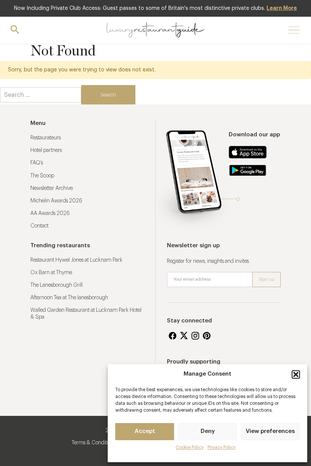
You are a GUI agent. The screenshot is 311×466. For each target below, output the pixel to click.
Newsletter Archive (51, 188)
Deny (208, 431)
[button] (296, 374)
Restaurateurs (45, 138)
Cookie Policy (190, 447)
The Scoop (42, 176)
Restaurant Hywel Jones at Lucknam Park (76, 260)
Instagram (195, 336)
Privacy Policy (221, 447)
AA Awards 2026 (50, 213)
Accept (145, 431)
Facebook (172, 336)
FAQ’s (36, 163)
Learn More (282, 8)
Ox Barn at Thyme (51, 272)
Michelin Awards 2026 (56, 201)
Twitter (184, 336)
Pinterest (206, 336)
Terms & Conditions (94, 442)
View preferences (270, 431)
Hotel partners (46, 150)
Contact (39, 226)
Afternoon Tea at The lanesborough (69, 297)
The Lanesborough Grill (56, 285)
